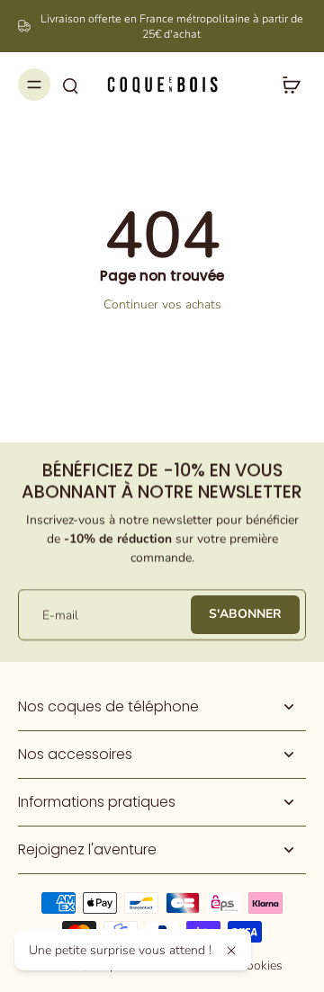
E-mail (60, 614)
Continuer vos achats (162, 304)
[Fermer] (231, 950)
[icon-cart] (286, 85)
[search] (70, 85)
